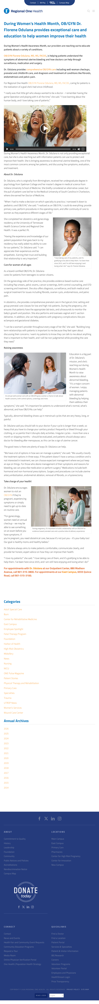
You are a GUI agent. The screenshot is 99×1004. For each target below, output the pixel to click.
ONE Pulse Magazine (14, 673)
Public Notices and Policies (16, 860)
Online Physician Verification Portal (20, 959)
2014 (6, 788)
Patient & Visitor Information (64, 951)
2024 (6, 738)
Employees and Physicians (63, 972)
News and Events (12, 938)
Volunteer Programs (60, 964)
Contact (7, 933)
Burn (6, 614)
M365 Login (41, 995)
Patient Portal (57, 942)
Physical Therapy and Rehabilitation (21, 683)
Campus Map (10, 873)
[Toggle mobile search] (88, 11)
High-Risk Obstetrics (14, 649)
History (7, 843)
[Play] (7, 149)
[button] (45, 128)
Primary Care (10, 688)
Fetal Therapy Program (15, 634)
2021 (6, 753)
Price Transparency (60, 981)
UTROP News (10, 703)
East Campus (69, 572)
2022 (6, 748)
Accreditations (10, 865)
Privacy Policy (73, 989)
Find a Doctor (57, 933)
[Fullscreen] (83, 149)
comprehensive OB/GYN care (41, 69)
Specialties (9, 693)
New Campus (57, 865)
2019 (6, 763)
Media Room (10, 955)
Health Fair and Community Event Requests (24, 942)
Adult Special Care (13, 609)
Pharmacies (56, 852)
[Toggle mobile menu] (93, 11)
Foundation (9, 639)
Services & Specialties (61, 946)
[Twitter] (46, 818)
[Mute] (79, 149)
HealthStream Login (60, 977)
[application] (45, 128)
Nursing (7, 663)
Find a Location (58, 938)
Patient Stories (11, 678)
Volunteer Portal (59, 968)
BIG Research (57, 955)
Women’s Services (13, 708)
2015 (6, 783)
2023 (6, 743)
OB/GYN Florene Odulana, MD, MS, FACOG (25, 56)
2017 (6, 773)
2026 (6, 728)
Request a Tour (11, 951)
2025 (6, 733)
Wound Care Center (13, 713)
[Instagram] (59, 818)
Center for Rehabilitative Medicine (20, 619)
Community (9, 856)
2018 (6, 768)
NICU (6, 668)
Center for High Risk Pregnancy (65, 856)
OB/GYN (8, 495)
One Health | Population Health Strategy (22, 964)
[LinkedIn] (53, 818)
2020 (6, 758)
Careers (55, 959)
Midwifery (8, 654)
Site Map (85, 989)
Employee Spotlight (13, 629)
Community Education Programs (19, 946)
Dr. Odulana (36, 568)
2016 (6, 778)
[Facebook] (39, 818)
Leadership (9, 847)
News (6, 658)
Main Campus (57, 839)
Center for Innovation (61, 860)
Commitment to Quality (15, 839)
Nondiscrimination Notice (15, 869)
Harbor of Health (12, 644)
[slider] (43, 149)
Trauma (7, 698)
